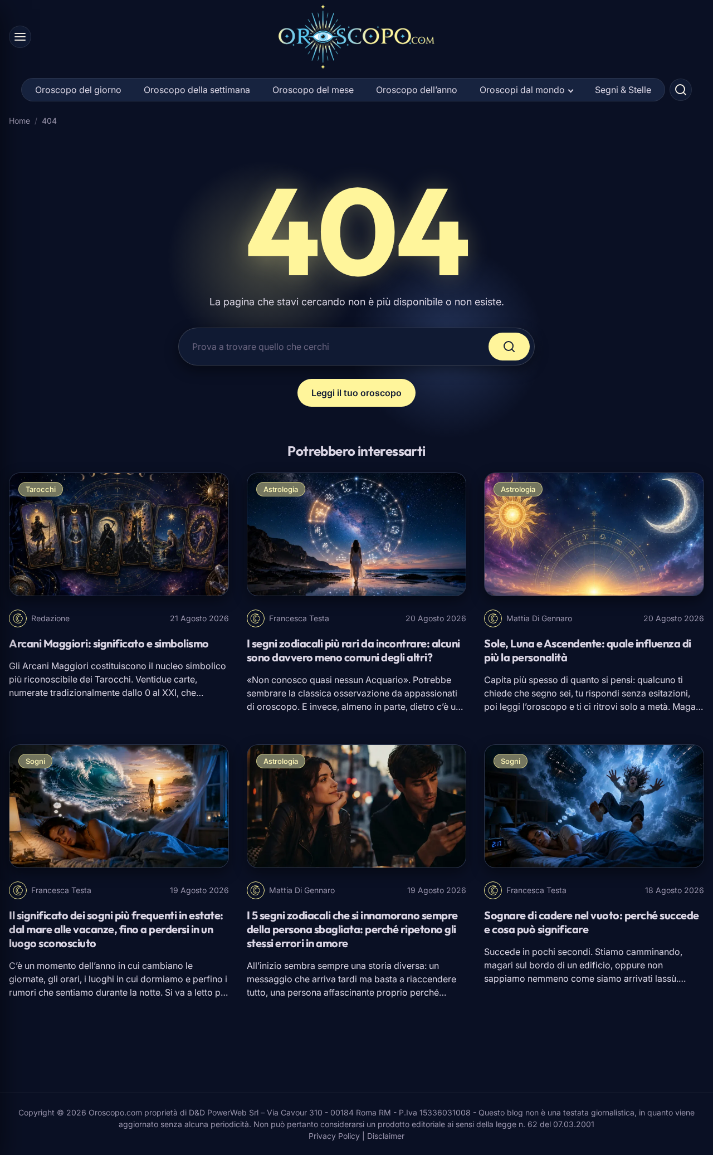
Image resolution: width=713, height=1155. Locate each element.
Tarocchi (41, 489)
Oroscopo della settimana (197, 89)
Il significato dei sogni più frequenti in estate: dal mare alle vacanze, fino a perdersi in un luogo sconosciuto (116, 929)
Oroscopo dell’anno (416, 89)
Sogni (35, 761)
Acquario (384, 679)
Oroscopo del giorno (78, 89)
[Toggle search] (681, 90)
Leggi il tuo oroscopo (356, 392)
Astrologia (280, 489)
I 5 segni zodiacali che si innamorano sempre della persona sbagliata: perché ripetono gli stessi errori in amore (352, 929)
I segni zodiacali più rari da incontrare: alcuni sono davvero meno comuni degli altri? (353, 650)
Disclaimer (385, 1136)
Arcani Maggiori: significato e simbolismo (109, 643)
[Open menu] (20, 37)
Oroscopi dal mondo (522, 89)
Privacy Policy (334, 1136)
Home (19, 120)
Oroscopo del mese (313, 89)
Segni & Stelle (623, 89)
